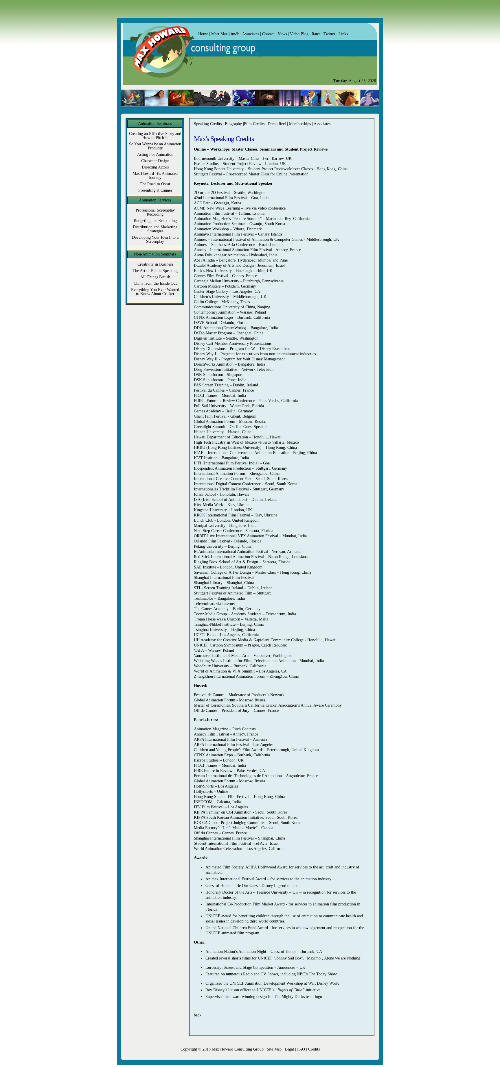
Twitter (328, 34)
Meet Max (219, 34)
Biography (234, 124)
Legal (289, 1049)
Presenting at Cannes (155, 190)
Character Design (155, 161)
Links (342, 34)
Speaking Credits (208, 124)
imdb (235, 34)
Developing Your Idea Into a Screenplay (155, 239)
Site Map (274, 1049)
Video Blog (299, 34)
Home (203, 34)
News (282, 34)
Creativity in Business (155, 264)
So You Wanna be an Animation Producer (155, 146)
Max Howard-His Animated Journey (155, 175)
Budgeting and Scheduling (155, 220)
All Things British (155, 277)
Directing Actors (155, 167)
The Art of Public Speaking (155, 270)
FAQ (300, 1049)
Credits (314, 1049)
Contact (269, 34)
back (197, 1015)
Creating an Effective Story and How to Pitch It (155, 135)
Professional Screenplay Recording (155, 212)
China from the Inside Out (155, 283)
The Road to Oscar (155, 184)
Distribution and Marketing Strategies (155, 229)
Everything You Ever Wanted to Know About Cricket (155, 292)
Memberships (300, 124)
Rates (315, 34)
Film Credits (255, 124)
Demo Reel (277, 124)
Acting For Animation (155, 154)
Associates (250, 34)
